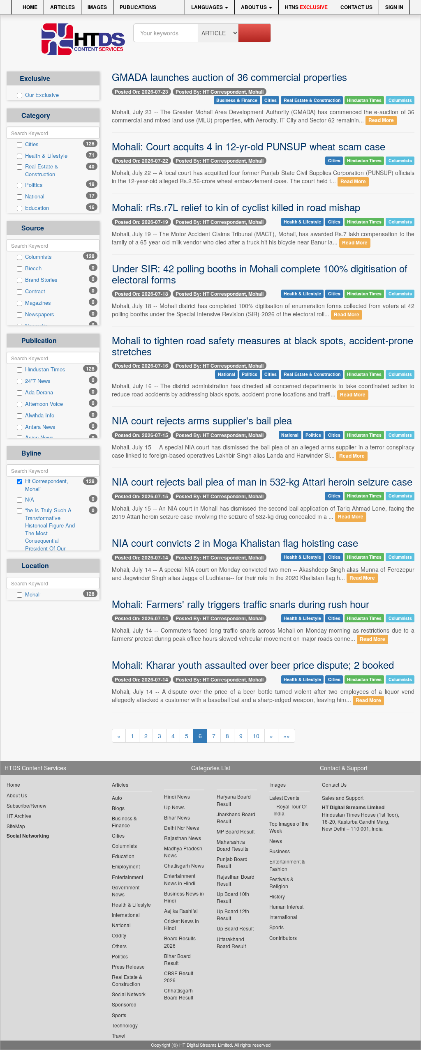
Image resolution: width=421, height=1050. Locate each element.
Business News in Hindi (184, 897)
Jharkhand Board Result (236, 817)
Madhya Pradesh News (183, 852)
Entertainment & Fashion (287, 865)
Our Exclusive (42, 95)
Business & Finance (236, 100)
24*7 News (38, 381)
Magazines (38, 302)
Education (37, 208)
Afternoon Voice (44, 404)
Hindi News (177, 796)
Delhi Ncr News (181, 827)
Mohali (33, 594)
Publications (138, 7)
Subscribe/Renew (26, 805)
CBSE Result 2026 (178, 976)
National (34, 196)
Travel (118, 1035)
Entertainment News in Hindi (179, 879)
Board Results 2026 (180, 942)
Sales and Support (342, 797)
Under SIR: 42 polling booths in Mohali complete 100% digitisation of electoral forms (259, 273)
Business (279, 850)
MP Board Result (235, 831)
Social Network (129, 993)
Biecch (33, 268)
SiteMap (16, 825)
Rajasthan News (182, 837)
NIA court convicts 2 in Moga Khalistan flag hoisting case (235, 542)
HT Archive (19, 815)
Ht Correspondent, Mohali (46, 485)
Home (29, 7)
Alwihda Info (39, 415)
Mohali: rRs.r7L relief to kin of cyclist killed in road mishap (236, 207)
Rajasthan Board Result (235, 880)
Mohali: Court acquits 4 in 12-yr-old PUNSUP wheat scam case (248, 146)
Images (97, 7)
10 (256, 736)
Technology (125, 1025)
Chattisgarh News (184, 865)
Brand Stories (41, 279)
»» (286, 736)
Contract (35, 291)
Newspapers (39, 314)
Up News (174, 807)
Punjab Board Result (232, 862)
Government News (125, 891)
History (277, 896)
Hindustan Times (45, 369)
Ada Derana (39, 392)
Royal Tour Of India (290, 810)
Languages (207, 7)
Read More (381, 120)
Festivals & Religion (281, 882)
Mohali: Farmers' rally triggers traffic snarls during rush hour (240, 603)
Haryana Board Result (234, 800)
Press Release (128, 966)
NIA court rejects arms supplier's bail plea (202, 420)
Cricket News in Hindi (181, 924)
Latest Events (284, 797)
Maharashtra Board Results (232, 845)
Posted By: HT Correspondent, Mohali (220, 91)
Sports (119, 1014)
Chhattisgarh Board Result (178, 994)
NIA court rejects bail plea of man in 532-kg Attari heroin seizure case (262, 481)
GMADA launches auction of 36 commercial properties (229, 76)
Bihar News (177, 817)
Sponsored (124, 1004)
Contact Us (356, 7)
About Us (254, 7)
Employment (126, 866)
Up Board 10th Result (233, 897)
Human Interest (286, 906)
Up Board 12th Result (233, 914)
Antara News (40, 427)
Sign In (394, 7)
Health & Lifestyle (46, 155)
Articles (62, 7)
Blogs (118, 807)
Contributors (283, 937)
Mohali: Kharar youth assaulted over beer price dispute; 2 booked (253, 664)
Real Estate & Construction (41, 170)
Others (119, 945)
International (126, 914)
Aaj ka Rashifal (181, 910)
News (275, 840)
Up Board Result (235, 928)
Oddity (119, 935)
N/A (29, 499)
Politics (34, 185)
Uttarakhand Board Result (231, 942)
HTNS (306, 7)
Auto (117, 797)
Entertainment (127, 876)
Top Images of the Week (289, 827)
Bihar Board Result (177, 959)
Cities (32, 144)
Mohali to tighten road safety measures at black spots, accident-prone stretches (262, 345)
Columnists (38, 256)
